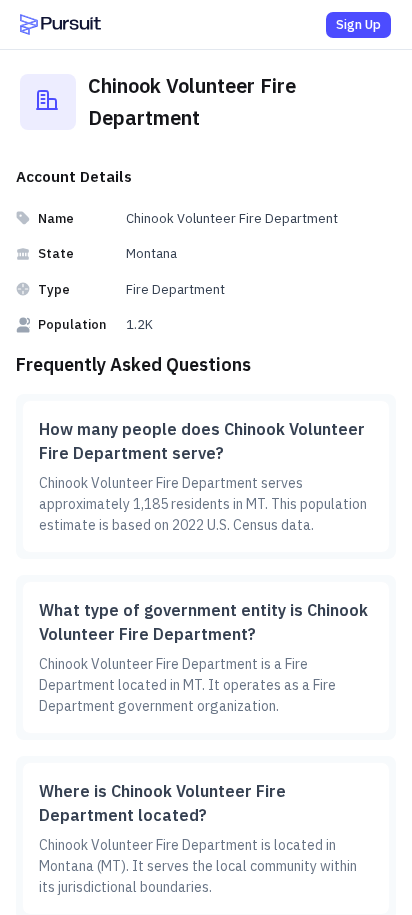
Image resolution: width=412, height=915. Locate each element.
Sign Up (358, 24)
